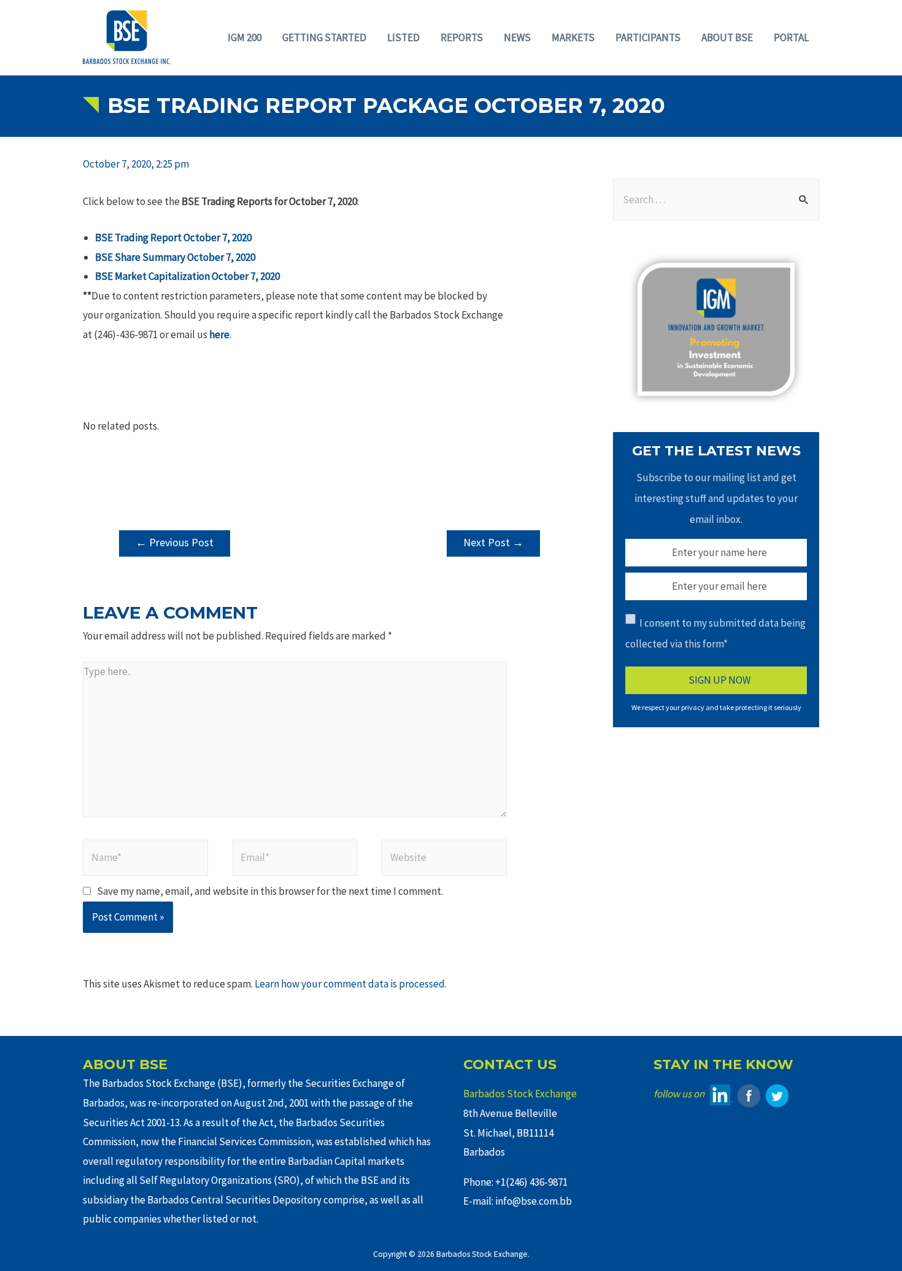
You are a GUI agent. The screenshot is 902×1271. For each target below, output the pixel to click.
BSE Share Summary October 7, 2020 (175, 257)
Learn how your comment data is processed (350, 984)
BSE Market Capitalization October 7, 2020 (187, 276)
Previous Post (175, 542)
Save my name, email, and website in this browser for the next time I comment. (270, 891)
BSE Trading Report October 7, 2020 (173, 237)
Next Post (493, 542)
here (219, 334)
